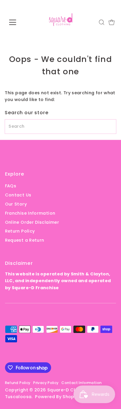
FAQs (10, 186)
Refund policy (18, 382)
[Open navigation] (18, 22)
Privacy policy (45, 382)
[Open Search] (101, 22)
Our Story (16, 204)
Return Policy (20, 231)
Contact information (81, 382)
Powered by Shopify (57, 397)
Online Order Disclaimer (32, 222)
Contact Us (18, 195)
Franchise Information (30, 213)
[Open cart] (112, 22)
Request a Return (24, 240)
